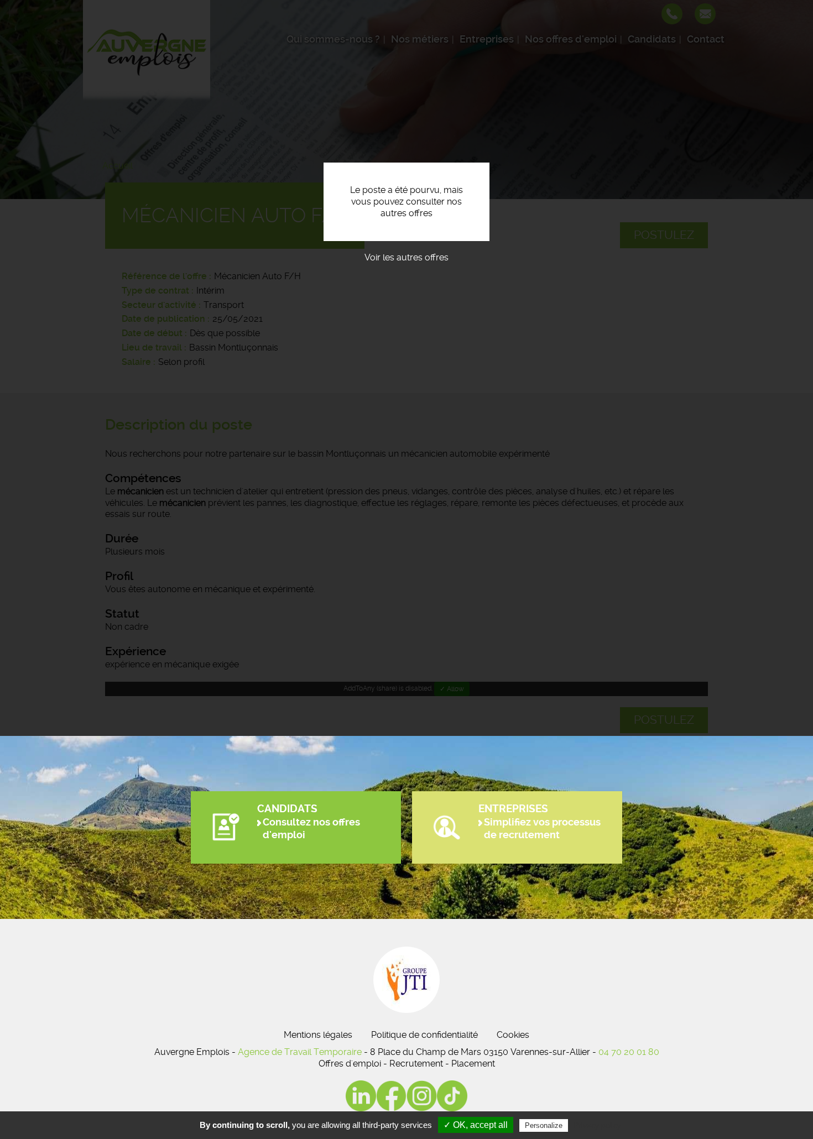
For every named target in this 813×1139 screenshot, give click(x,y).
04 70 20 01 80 (628, 1052)
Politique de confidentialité (424, 1035)
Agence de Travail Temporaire (300, 1052)
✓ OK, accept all (476, 1125)
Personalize (543, 1125)
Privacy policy (597, 1125)
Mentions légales (318, 1035)
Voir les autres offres (406, 257)
